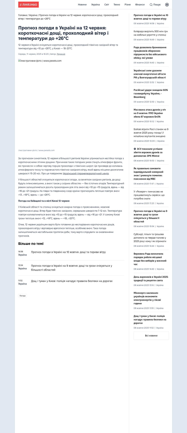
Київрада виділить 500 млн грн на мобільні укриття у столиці (151, 33)
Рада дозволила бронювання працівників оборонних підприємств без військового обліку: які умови (150, 52)
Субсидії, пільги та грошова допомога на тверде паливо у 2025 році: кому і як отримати (150, 237)
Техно (117, 4)
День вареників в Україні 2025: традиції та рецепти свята (151, 279)
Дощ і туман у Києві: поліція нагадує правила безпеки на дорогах (71, 281)
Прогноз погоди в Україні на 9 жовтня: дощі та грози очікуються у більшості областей (150, 216)
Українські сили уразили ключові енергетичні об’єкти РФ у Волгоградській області (150, 74)
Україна (95, 4)
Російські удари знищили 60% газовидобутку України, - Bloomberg (151, 93)
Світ (106, 4)
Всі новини (151, 335)
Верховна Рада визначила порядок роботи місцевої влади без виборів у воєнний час (150, 259)
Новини (82, 4)
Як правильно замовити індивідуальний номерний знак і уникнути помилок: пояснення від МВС (148, 173)
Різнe (128, 4)
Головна (23, 15)
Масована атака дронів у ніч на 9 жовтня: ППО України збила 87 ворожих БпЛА (150, 113)
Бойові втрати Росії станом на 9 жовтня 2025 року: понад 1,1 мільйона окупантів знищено (151, 132)
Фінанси (140, 4)
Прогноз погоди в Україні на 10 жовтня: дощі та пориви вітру (68, 252)
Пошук (157, 4)
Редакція (61, 54)
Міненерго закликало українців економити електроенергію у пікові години (147, 298)
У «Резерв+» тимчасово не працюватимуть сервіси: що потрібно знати (149, 195)
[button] (167, 4)
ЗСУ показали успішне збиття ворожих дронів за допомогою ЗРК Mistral (148, 152)
